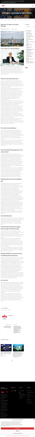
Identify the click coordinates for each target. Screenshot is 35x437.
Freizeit (27, 43)
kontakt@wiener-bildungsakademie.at (9, 2)
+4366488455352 (21, 1)
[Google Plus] (6, 310)
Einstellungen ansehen (17, 433)
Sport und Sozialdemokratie (29, 52)
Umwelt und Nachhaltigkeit (29, 56)
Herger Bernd (10, 315)
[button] (33, 419)
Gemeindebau (5, 308)
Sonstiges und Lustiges (29, 48)
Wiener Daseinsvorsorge (5, 29)
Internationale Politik (29, 45)
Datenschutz (29, 401)
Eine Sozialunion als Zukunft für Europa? (7, 327)
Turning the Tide (29, 54)
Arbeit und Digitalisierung (29, 33)
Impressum (27, 435)
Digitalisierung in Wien (29, 40)
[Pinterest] (10, 310)
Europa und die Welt (30, 41)
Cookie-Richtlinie (8, 435)
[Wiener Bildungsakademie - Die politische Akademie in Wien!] (4, 6)
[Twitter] (8, 310)
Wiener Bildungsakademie (29, 59)
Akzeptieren (17, 428)
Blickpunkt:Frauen (29, 36)
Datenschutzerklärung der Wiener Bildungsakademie (18, 435)
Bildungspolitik (29, 35)
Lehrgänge (29, 394)
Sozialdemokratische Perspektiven (30, 50)
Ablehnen (17, 430)
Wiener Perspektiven (30, 62)
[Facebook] (4, 310)
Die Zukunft (28, 38)
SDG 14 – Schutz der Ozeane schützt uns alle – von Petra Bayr (6, 353)
